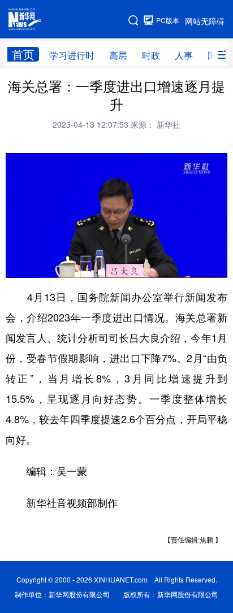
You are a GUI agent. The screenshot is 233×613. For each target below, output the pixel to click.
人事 (184, 55)
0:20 (37, 266)
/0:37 (54, 266)
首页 (23, 54)
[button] (15, 265)
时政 (151, 55)
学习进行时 (71, 55)
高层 (118, 55)
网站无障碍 (205, 21)
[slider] (186, 265)
